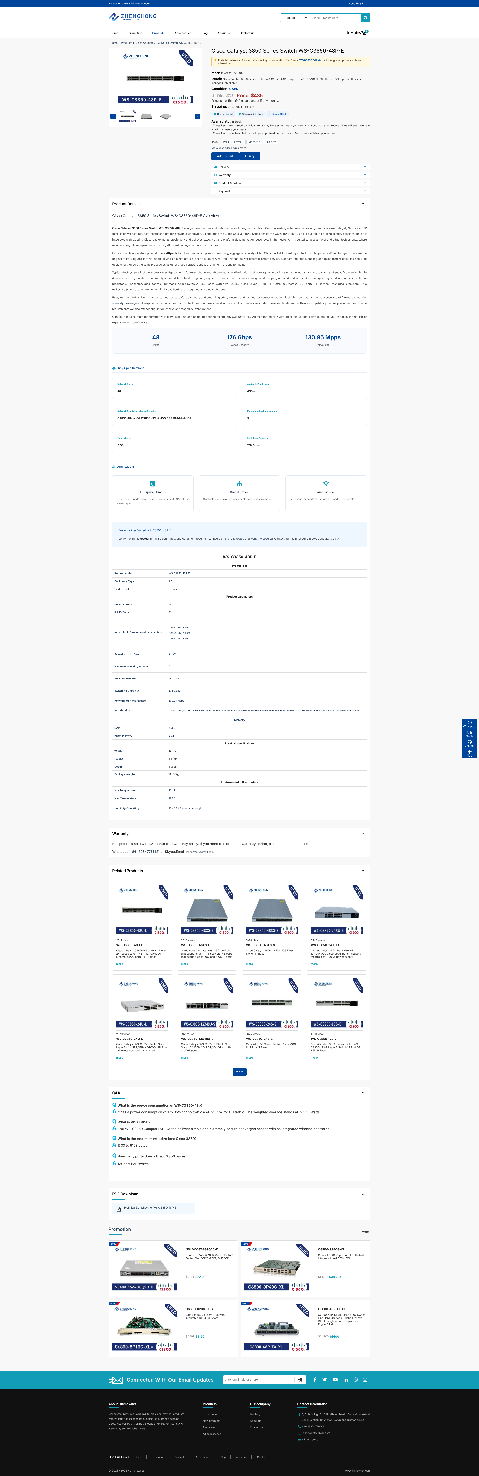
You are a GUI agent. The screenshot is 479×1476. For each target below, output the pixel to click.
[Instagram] (366, 1379)
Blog (205, 33)
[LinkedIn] (346, 1379)
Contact (470, 745)
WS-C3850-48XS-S (260, 945)
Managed (254, 141)
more (119, 964)
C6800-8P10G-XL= (199, 1309)
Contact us (247, 33)
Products (158, 33)
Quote (469, 736)
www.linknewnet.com (357, 1470)
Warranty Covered (252, 113)
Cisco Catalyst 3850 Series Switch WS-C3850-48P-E (168, 42)
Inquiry (249, 156)
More (239, 1072)
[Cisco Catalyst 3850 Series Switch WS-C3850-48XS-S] (272, 911)
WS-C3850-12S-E (324, 1039)
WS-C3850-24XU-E (325, 945)
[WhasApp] (356, 1379)
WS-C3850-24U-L (129, 1039)
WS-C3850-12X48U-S (197, 1039)
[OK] (300, 1379)
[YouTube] (336, 1379)
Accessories (183, 33)
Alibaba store (310, 1439)
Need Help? (356, 3)
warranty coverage (124, 303)
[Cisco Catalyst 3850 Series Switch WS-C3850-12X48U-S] (207, 1004)
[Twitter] (325, 1379)
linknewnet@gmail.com (199, 851)
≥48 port (270, 141)
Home (114, 33)
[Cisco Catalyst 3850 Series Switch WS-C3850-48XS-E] (207, 911)
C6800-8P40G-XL (331, 1249)
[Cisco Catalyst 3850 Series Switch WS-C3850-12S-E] (337, 1004)
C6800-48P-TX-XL (332, 1309)
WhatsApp (469, 726)
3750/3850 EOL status (312, 60)
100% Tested (225, 113)
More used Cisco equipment (229, 147)
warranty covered (262, 538)
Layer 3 (239, 141)
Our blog (255, 1414)
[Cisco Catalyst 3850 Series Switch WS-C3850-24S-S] (272, 1004)
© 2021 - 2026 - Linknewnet (126, 1470)
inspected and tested (164, 297)
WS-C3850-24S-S (259, 1039)
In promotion (210, 1414)
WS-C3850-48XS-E (195, 945)
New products (211, 1420)
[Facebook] (315, 1379)
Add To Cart (225, 156)
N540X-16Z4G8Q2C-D (202, 1249)
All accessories (212, 1433)
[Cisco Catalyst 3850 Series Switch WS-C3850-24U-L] (142, 1004)
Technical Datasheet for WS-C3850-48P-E (150, 1207)
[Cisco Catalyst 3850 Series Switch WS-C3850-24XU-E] (337, 911)
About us (224, 33)
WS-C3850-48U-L (129, 945)
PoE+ (226, 141)
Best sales (209, 1427)
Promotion (135, 33)
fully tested (237, 538)
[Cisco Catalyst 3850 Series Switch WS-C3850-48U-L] (142, 911)
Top (469, 755)
